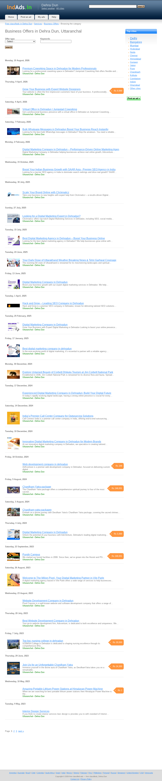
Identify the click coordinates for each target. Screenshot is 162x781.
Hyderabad (135, 49)
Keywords (45, 39)
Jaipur (133, 65)
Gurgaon (134, 62)
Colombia (40, 773)
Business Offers (51, 24)
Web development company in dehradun (45, 464)
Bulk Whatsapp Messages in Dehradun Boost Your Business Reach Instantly (65, 129)
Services (38, 24)
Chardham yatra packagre (37, 509)
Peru (90, 773)
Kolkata (133, 75)
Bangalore (136, 42)
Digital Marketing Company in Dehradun (45, 282)
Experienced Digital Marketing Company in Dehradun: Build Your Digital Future (66, 393)
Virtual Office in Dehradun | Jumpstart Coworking (49, 109)
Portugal (106, 773)
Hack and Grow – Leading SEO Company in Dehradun (53, 303)
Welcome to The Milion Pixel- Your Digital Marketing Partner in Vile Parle (63, 578)
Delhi (133, 38)
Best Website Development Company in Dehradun (50, 620)
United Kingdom (133, 773)
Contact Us (75, 779)
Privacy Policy (86, 779)
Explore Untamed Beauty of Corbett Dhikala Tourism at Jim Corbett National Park (67, 372)
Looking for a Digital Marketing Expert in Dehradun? (51, 216)
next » (21, 731)
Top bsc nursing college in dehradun (42, 640)
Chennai (133, 55)
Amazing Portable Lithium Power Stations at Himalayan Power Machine (62, 688)
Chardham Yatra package (36, 486)
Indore (133, 82)
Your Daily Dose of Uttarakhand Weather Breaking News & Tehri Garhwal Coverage (69, 260)
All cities (60, 8)
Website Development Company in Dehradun (47, 600)
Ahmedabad (135, 59)
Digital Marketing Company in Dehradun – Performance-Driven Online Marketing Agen (70, 149)
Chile (33, 773)
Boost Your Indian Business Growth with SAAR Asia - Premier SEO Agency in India (68, 169)
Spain (58, 773)
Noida (132, 52)
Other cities (135, 88)
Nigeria (76, 773)
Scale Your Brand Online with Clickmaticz (45, 192)
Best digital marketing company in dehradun (47, 348)
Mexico (69, 773)
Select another (48, 8)
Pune (132, 68)
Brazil (28, 773)
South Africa (49, 773)
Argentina (12, 773)
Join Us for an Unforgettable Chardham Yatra (47, 664)
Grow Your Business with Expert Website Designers (51, 89)
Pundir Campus (31, 554)
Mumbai (134, 45)
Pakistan (83, 773)
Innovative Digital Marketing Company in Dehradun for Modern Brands (61, 441)
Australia (21, 773)
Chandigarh (135, 72)
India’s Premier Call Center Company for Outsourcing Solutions (57, 416)
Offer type (10, 39)
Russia (113, 773)
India (63, 773)
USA (141, 773)
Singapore (121, 773)
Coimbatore (135, 78)
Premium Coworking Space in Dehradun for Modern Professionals (59, 68)
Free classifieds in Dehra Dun (18, 24)
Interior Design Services (35, 711)
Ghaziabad (135, 85)
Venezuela (149, 773)
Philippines (97, 773)
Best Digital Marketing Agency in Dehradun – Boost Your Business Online (63, 238)
